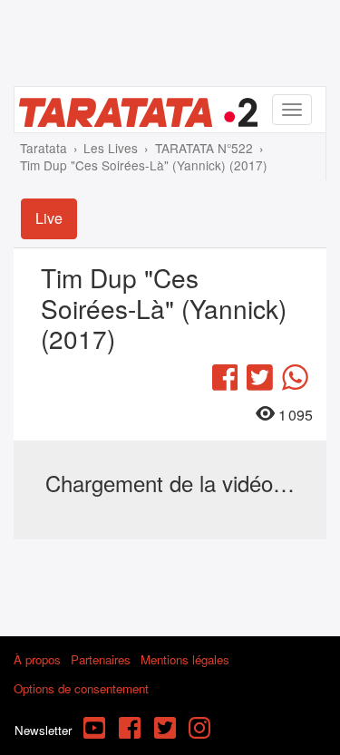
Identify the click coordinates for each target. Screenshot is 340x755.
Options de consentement (81, 688)
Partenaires (101, 659)
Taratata (43, 148)
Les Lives (110, 148)
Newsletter (43, 730)
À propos (37, 659)
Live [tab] (49, 218)
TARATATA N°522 (204, 148)
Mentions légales (185, 659)
